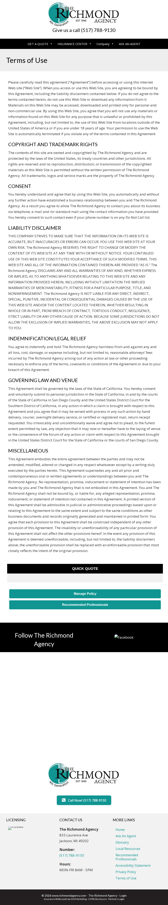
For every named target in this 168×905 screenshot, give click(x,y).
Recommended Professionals (127, 857)
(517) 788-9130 (71, 855)
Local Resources (128, 848)
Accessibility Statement (133, 865)
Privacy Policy (126, 872)
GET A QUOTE (38, 44)
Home (120, 829)
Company (103, 44)
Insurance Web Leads (55, 898)
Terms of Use (126, 878)
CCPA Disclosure (97, 898)
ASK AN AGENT (129, 44)
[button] (85, 593)
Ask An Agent (126, 836)
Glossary (122, 842)
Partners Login (116, 898)
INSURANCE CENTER (72, 44)
